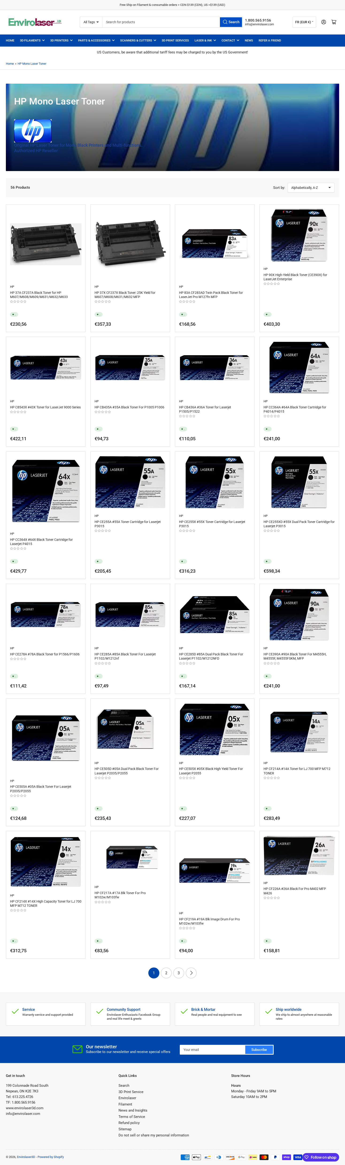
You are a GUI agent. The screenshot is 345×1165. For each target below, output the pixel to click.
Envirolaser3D (26, 1157)
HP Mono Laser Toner (32, 63)
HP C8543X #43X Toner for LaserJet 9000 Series (45, 407)
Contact (228, 40)
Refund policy (129, 1123)
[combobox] (173, 22)
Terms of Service (132, 1117)
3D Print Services (175, 40)
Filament (125, 1104)
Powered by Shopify (51, 1157)
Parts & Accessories (94, 40)
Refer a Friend (270, 40)
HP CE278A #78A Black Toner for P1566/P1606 (45, 654)
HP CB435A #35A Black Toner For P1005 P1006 (129, 407)
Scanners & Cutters (136, 40)
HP (12, 286)
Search (124, 1085)
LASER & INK (203, 40)
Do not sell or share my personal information (154, 1135)
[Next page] (191, 973)
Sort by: (279, 188)
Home (10, 40)
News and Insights (133, 1110)
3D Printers (59, 40)
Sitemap (125, 1129)
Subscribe (259, 1050)
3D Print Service (131, 1092)
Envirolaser (127, 1098)
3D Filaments (30, 40)
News (249, 40)
